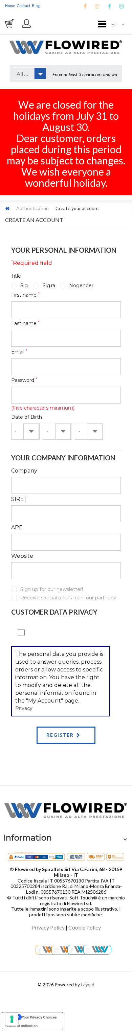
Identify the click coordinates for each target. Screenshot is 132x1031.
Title (16, 276)
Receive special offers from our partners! (68, 598)
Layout (87, 984)
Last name (25, 323)
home (10, 5)
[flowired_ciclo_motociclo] (97, 950)
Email (19, 351)
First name (25, 295)
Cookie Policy (84, 927)
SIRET (19, 499)
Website (22, 556)
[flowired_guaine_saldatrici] (65, 950)
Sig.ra (49, 285)
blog (36, 5)
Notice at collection (21, 1026)
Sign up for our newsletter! (51, 589)
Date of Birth (26, 417)
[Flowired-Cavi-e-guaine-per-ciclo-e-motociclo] (80, 950)
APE (17, 527)
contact (23, 5)
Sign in (27, 26)
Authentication (32, 208)
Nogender (81, 285)
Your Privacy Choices (39, 1017)
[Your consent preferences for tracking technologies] (11, 1019)
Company (24, 470)
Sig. (24, 285)
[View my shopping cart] (10, 23)
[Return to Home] (7, 208)
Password (24, 380)
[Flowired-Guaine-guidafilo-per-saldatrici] (49, 950)
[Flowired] (66, 46)
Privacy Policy (48, 927)
